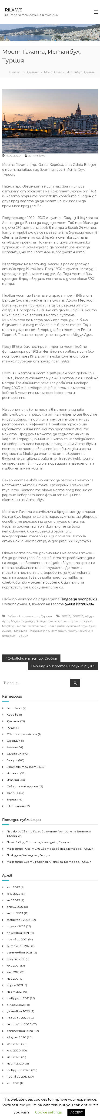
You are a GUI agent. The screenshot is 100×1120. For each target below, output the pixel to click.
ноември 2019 (17, 1076)
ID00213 (77, 616)
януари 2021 (16, 1004)
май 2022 (13, 900)
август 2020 (16, 1037)
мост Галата (27, 626)
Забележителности (23, 616)
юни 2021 (13, 972)
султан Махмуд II (14, 631)
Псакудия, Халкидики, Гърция (28, 855)
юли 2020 (13, 1044)
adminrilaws (36, 155)
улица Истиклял (79, 604)
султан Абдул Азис (80, 626)
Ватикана (14, 708)
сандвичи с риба (52, 626)
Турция (32, 72)
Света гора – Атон (22, 734)
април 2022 (15, 906)
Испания (13, 773)
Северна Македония (22, 786)
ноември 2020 (18, 1017)
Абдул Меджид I (22, 621)
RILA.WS (13, 10)
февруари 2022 (18, 920)
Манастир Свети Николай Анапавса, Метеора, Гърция (49, 861)
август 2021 (16, 959)
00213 (66, 616)
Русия (11, 727)
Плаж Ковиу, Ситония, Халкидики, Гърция (38, 842)
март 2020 (15, 1063)
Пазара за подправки (78, 599)
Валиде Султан (47, 621)
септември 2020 (20, 1031)
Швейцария (16, 806)
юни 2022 (13, 893)
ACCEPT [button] (76, 1112)
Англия (12, 747)
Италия (13, 780)
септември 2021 (19, 952)
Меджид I (9, 626)
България (14, 753)
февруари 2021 (18, 998)
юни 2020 (14, 1050)
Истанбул (58, 631)
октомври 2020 (19, 1024)
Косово (12, 714)
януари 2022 (16, 926)
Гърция (12, 760)
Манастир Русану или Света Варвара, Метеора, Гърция (50, 848)
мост (72, 631)
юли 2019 (13, 1083)
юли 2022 (13, 887)
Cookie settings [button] (48, 1112)
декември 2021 (18, 933)
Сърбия (12, 793)
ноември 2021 (17, 939)
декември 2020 (18, 1011)
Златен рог (83, 621)
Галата (66, 621)
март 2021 (15, 991)
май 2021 (13, 978)
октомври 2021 (18, 946)
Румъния (13, 721)
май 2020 (13, 1057)
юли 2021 (13, 965)
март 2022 (15, 913)
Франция (13, 740)
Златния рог (39, 631)
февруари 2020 (18, 1070)
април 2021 (15, 985)
